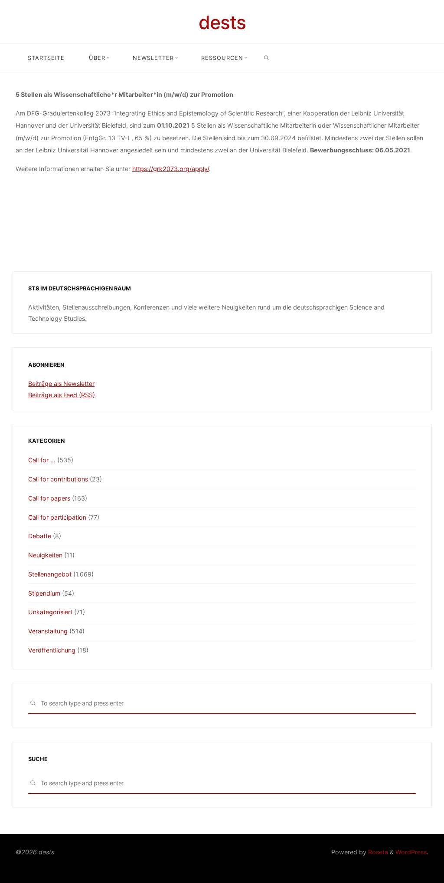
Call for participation (57, 517)
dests (222, 22)
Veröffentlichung (51, 650)
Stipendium (44, 593)
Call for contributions (58, 479)
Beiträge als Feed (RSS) (61, 395)
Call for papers (49, 498)
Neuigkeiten (45, 555)
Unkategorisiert (50, 612)
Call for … (42, 460)
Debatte (39, 536)
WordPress (411, 852)
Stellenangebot (50, 574)
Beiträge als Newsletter (61, 383)
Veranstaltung (48, 631)
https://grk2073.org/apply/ (170, 168)
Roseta (377, 852)
